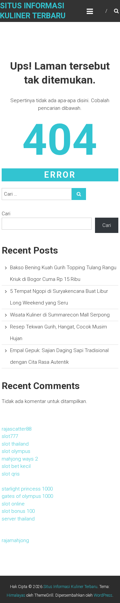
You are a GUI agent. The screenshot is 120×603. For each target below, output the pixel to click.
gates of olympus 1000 (27, 496)
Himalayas (16, 595)
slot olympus (16, 451)
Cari (6, 214)
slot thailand (15, 444)
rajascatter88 (16, 429)
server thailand (18, 519)
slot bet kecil (16, 466)
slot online (13, 504)
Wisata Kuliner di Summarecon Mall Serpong (60, 315)
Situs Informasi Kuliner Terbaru (70, 586)
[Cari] (79, 194)
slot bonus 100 (18, 511)
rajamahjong (15, 540)
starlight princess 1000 (27, 489)
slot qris (11, 474)
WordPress (103, 595)
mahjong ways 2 (20, 459)
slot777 (10, 436)
